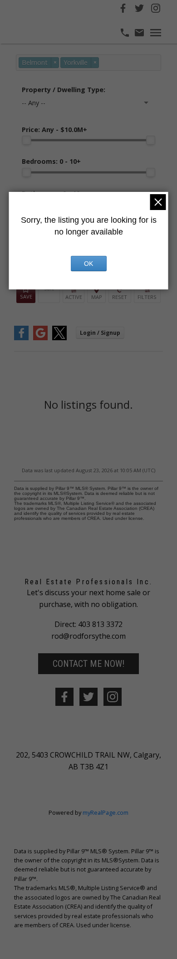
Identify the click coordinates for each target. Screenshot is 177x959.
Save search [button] (25, 293)
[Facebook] (123, 10)
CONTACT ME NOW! (88, 663)
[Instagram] (155, 10)
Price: (54, 129)
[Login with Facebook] (21, 338)
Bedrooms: (51, 161)
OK (88, 263)
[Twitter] (139, 10)
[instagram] (112, 697)
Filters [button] (147, 293)
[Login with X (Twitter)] (59, 338)
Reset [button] (119, 293)
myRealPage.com (105, 812)
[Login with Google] (40, 338)
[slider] (26, 140)
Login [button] (100, 333)
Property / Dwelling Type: (63, 89)
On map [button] (96, 293)
